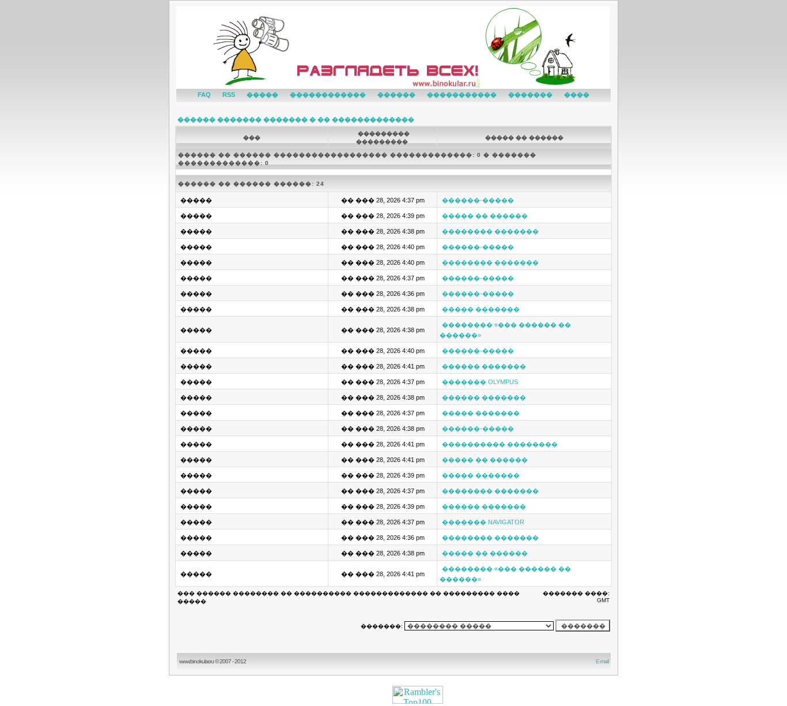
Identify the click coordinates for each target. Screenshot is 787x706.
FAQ (204, 94)
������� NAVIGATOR (483, 522)
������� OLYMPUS (480, 381)
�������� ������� (490, 231)
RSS (228, 94)
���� (576, 94)
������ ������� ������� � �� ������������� (295, 119)
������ (396, 94)
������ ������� (484, 366)
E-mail (603, 661)
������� (530, 94)
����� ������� (481, 309)
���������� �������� (500, 444)
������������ (328, 94)
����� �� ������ (485, 215)
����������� (462, 94)
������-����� (478, 200)
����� (262, 94)
